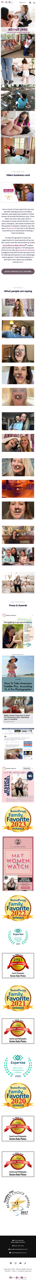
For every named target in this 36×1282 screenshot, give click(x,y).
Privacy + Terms (11, 1271)
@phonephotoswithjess (25, 250)
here (32, 257)
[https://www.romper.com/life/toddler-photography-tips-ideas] (18, 672)
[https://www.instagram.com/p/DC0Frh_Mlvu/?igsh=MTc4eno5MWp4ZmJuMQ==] (18, 631)
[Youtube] (20, 1263)
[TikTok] (25, 1263)
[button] (30, 2)
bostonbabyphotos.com (19, 1253)
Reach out (10, 228)
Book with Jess (19, 1246)
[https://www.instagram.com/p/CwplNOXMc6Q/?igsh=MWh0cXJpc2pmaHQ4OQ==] (18, 784)
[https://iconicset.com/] (22, 2)
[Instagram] (15, 1263)
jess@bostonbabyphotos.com (19, 1249)
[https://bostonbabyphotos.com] (7, 2)
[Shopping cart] (34, 3)
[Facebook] (10, 1263)
